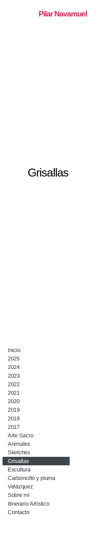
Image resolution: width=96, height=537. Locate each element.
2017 (14, 427)
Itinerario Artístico (28, 504)
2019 (14, 409)
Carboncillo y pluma (31, 478)
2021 (14, 393)
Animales (19, 444)
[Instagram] (57, 525)
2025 (14, 358)
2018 (14, 418)
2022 (14, 384)
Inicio (14, 350)
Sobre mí (19, 495)
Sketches (19, 452)
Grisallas (18, 461)
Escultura (19, 469)
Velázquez (20, 486)
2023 (14, 376)
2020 (14, 401)
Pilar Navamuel (63, 14)
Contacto (18, 512)
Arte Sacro (20, 435)
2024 (14, 367)
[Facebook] (39, 525)
